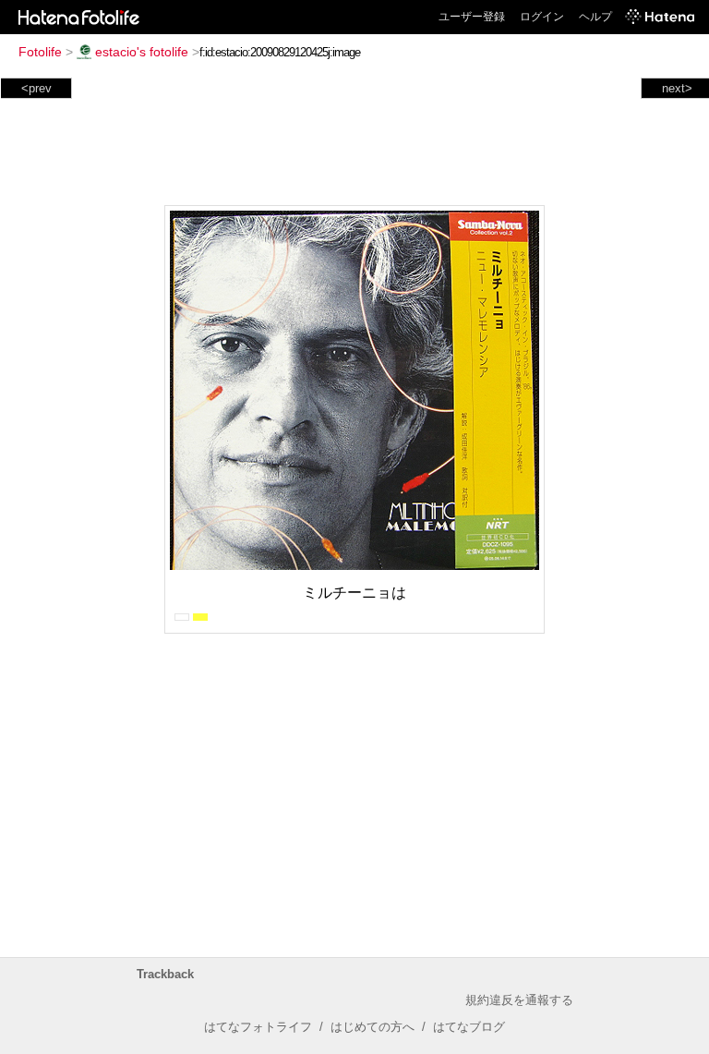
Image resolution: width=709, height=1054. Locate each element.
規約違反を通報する (519, 1000)
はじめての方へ (372, 1027)
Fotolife (40, 51)
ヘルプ (595, 16)
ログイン (542, 16)
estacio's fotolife (141, 51)
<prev (36, 88)
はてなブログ (469, 1027)
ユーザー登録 (472, 16)
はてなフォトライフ (258, 1027)
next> (677, 88)
